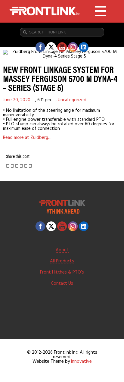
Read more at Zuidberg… (27, 137)
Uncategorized (72, 100)
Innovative (81, 361)
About (62, 250)
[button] (7, 166)
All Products (62, 261)
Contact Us (62, 283)
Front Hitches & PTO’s (62, 272)
